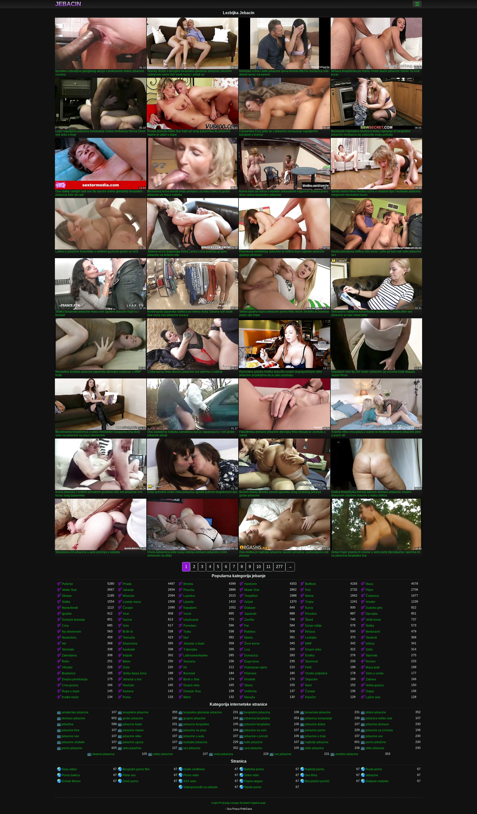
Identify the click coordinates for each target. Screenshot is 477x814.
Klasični (310, 697)
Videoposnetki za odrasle (200, 787)
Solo (126, 625)
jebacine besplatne (196, 724)
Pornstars (189, 625)
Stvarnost (311, 661)
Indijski (127, 655)
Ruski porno (374, 769)
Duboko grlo (374, 608)
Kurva (309, 608)
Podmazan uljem (255, 667)
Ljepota (188, 602)
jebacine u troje (315, 736)
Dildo (369, 649)
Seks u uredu (375, 673)
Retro (65, 661)
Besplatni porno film (136, 769)
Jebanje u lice (132, 679)
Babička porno (254, 769)
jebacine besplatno (257, 724)
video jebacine (163, 754)
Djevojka (372, 613)
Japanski (250, 613)
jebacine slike (132, 736)
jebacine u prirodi (256, 736)
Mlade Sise (251, 590)
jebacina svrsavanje (318, 718)
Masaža (249, 697)
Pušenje (67, 584)
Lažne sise (373, 697)
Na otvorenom (71, 631)
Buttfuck (310, 584)
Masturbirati (70, 608)
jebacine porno (315, 730)
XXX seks (189, 781)
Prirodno (311, 613)
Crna (65, 625)
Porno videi (191, 775)
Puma (127, 697)
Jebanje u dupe (193, 643)
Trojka (309, 602)
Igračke (67, 613)
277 (279, 567)
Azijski (248, 602)
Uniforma (250, 691)
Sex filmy (311, 775)
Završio (249, 619)
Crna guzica (70, 685)
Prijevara (250, 673)
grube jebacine (133, 718)
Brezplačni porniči (317, 781)
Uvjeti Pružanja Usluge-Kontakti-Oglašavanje (238, 802)
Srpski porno (252, 787)
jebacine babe (132, 724)
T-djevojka (190, 649)
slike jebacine (375, 748)
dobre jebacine (376, 712)
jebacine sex (70, 736)
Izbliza (370, 643)
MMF (308, 643)
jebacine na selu (255, 730)
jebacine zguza (133, 742)
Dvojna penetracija (74, 679)
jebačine (68, 724)
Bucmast (189, 673)
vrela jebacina (223, 754)
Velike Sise (69, 590)
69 (185, 667)
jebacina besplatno (257, 718)
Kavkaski (129, 649)
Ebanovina (130, 643)
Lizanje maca (132, 602)
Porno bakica (71, 775)
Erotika (310, 655)
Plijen (369, 590)
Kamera (128, 691)
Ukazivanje (191, 619)
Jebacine (372, 775)
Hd (64, 643)
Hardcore (250, 584)
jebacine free (71, 730)
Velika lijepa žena (135, 673)
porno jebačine (376, 742)
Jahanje (128, 590)
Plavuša (188, 590)
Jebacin (68, 4)
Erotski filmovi (71, 781)
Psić (308, 590)
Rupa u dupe (71, 691)
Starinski (371, 655)
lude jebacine (253, 742)
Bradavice (69, 673)
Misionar (128, 596)
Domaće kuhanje (73, 619)
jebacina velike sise (379, 718)
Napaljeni (190, 608)
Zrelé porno (130, 781)
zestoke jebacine (346, 754)
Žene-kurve (252, 643)
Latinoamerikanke (195, 655)
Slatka (66, 602)
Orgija (370, 691)
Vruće (187, 613)
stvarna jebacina (103, 754)
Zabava (371, 679)
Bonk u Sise (191, 679)
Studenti (371, 637)
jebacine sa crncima (379, 730)
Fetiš (308, 667)
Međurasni (373, 631)
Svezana (189, 661)
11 (268, 567)
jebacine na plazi (194, 730)
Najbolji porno (314, 769)
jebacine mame (133, 730)
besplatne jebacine (136, 712)
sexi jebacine (253, 748)
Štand (309, 619)
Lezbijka (311, 637)
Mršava (310, 631)
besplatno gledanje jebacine (202, 712)
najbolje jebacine (316, 742)
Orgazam (311, 679)
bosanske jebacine (318, 712)
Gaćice (127, 619)
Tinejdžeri (251, 596)
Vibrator (67, 667)
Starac (248, 685)
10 (258, 567)
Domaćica (251, 655)
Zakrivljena (69, 655)
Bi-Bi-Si (128, 631)
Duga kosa (251, 661)
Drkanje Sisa (192, 691)
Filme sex (129, 775)
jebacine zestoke (73, 742)
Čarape (128, 608)
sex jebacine (191, 748)
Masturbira (69, 637)
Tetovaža (129, 637)
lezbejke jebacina (195, 742)
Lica (247, 649)
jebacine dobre (315, 724)
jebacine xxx (374, 736)
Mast (308, 685)
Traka (187, 631)
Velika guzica (375, 685)
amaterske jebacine (75, 712)
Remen (371, 661)
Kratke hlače (70, 697)
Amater (370, 602)
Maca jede (373, 667)
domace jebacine (73, 718)
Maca (369, 584)
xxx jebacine (283, 754)
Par (246, 625)
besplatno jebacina (257, 712)
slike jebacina (314, 748)
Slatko (370, 625)
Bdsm (126, 661)
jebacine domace (377, 724)
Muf (185, 637)
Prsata (127, 584)
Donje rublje (313, 625)
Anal (126, 613)
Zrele (126, 667)
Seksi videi (251, 775)
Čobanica (372, 596)
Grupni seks (313, 649)
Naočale (128, 685)
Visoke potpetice (316, 673)
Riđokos (249, 631)
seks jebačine (132, 748)
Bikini (187, 697)
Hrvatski (249, 679)
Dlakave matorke (377, 781)
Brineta (188, 584)
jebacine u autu (193, 736)
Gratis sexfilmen (194, 769)
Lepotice (189, 596)
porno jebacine (72, 748)
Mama (309, 596)
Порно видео (253, 781)
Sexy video (69, 769)
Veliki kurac (373, 619)
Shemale (68, 649)
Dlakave (249, 608)
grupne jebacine (194, 718)
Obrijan (67, 596)
